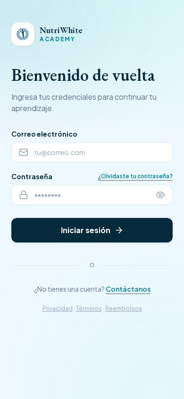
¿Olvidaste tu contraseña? (135, 176)
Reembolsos (123, 308)
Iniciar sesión (85, 230)
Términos (89, 308)
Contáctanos (128, 289)
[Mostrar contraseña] (160, 195)
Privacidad (57, 308)
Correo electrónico (44, 134)
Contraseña (31, 176)
